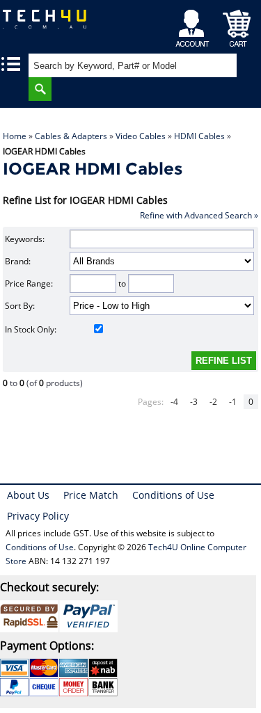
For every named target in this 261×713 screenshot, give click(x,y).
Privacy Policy (38, 515)
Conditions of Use (173, 495)
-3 (194, 402)
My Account (194, 24)
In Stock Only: (30, 329)
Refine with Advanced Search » (199, 215)
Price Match (90, 495)
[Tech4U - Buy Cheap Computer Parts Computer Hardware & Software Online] (48, 24)
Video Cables (141, 136)
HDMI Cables (199, 136)
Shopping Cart (237, 24)
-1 (233, 402)
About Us (28, 495)
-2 (213, 402)
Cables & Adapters (71, 136)
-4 (174, 402)
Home (14, 136)
